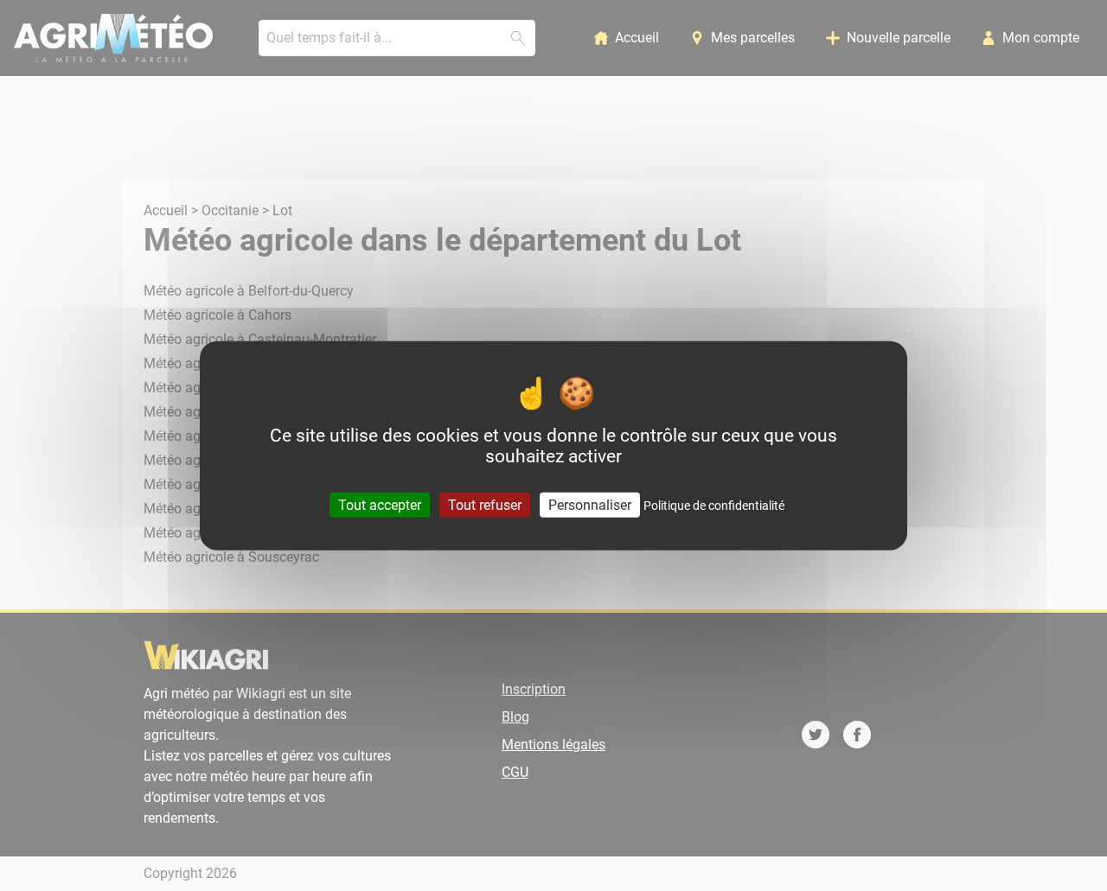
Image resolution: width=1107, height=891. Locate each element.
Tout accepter (379, 505)
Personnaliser (589, 505)
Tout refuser (485, 505)
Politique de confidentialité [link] (713, 505)
